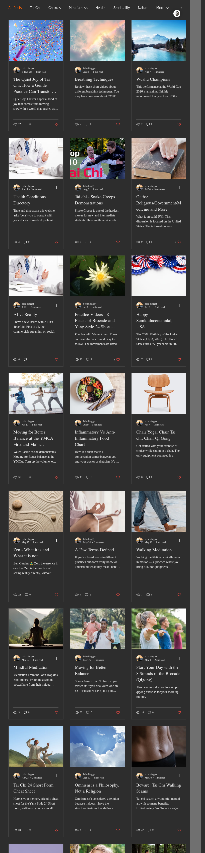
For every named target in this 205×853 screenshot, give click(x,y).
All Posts (15, 8)
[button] (181, 8)
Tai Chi (35, 8)
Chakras (54, 8)
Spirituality (122, 8)
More (160, 8)
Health (100, 8)
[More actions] (57, 70)
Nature (143, 8)
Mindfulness (78, 8)
